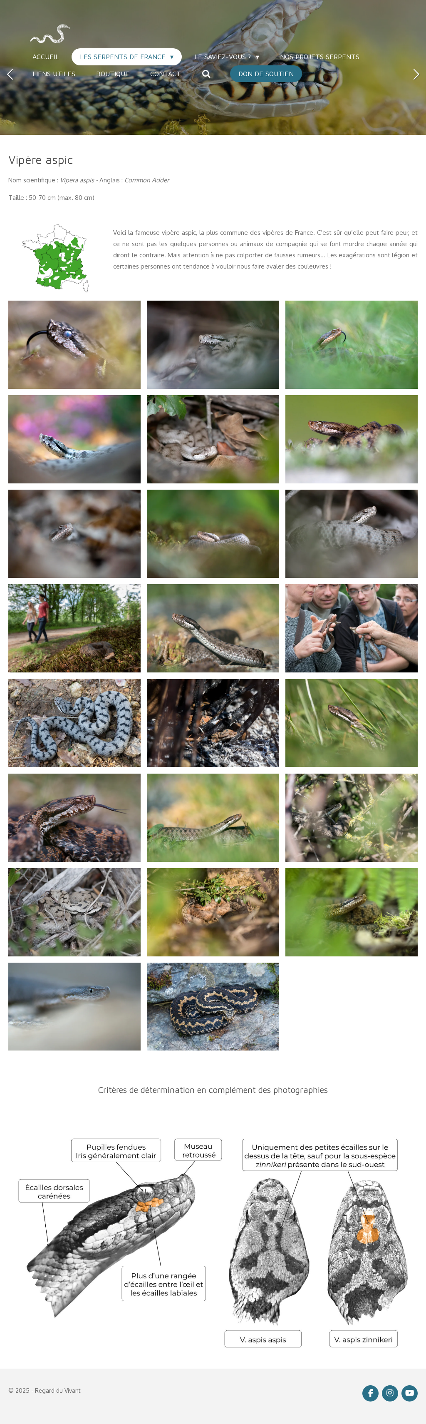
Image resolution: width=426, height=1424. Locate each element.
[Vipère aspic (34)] (213, 344)
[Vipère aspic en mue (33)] (74, 344)
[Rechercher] (206, 73)
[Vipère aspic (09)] (351, 439)
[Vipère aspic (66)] (213, 628)
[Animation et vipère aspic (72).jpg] (351, 628)
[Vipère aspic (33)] (351, 344)
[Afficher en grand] (56, 258)
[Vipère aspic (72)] (74, 534)
